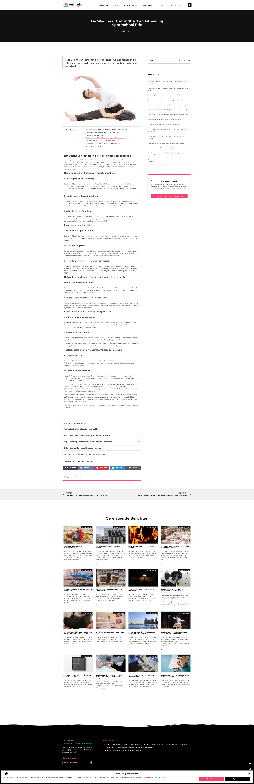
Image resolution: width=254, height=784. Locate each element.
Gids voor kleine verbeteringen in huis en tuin (162, 148)
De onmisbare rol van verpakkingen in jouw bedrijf (110, 589)
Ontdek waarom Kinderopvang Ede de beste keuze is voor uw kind (175, 632)
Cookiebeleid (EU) (157, 744)
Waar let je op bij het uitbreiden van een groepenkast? (165, 119)
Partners (116, 5)
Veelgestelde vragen (93, 146)
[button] (249, 774)
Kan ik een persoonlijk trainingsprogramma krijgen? (101, 435)
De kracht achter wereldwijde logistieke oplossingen (78, 589)
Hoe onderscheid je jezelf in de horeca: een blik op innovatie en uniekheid (78, 632)
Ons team (116, 744)
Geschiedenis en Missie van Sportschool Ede (102, 132)
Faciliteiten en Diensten (94, 135)
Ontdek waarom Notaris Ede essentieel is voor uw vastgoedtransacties (175, 675)
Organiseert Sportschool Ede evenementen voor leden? (101, 442)
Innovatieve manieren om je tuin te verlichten (141, 589)
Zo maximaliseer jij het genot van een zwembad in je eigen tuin (142, 632)
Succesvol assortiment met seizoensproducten (73, 546)
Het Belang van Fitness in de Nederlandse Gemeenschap (106, 129)
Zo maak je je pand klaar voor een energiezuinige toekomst (167, 100)
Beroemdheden (171, 744)
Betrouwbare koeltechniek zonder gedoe (108, 546)
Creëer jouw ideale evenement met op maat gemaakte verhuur (175, 546)
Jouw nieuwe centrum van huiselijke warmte (141, 546)
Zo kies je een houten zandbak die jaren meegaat (164, 124)
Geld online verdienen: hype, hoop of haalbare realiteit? (123, 750)
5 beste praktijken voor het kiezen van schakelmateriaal (77, 675)
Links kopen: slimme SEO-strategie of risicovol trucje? (135, 747)
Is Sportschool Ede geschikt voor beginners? (101, 448)
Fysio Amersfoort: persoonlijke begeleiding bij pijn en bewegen (168, 110)
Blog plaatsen (148, 5)
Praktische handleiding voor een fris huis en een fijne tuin (166, 143)
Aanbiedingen (127, 31)
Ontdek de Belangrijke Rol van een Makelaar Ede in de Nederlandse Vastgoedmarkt (109, 676)
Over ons (107, 744)
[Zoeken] (189, 5)
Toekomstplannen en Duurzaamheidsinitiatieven (103, 143)
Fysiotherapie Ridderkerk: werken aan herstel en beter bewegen (168, 95)
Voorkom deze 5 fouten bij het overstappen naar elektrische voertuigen (172, 590)
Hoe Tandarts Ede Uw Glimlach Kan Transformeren (141, 675)
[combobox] (179, 5)
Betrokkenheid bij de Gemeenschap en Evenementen (105, 138)
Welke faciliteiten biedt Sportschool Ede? (101, 429)
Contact (160, 5)
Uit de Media (104, 5)
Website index (109, 747)
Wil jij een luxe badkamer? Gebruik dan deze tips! (110, 632)
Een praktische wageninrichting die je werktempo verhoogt (167, 105)
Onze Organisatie (130, 5)
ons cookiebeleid (146, 777)
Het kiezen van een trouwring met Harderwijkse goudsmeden (168, 114)
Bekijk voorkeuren (238, 779)
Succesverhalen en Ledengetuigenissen (100, 141)
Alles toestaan (212, 779)
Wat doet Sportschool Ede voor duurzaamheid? (101, 454)
